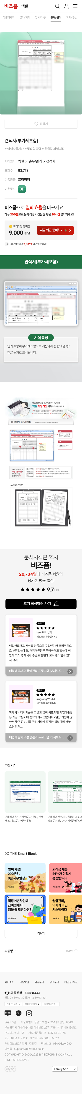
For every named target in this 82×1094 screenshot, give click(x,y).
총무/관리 (35, 161)
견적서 (50, 161)
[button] (77, 893)
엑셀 (21, 161)
